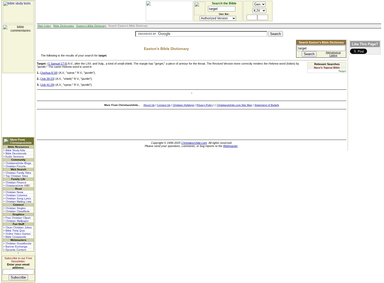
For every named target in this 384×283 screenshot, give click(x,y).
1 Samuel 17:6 (57, 63)
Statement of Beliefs (266, 105)
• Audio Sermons (14, 156)
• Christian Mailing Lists (17, 201)
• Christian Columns (15, 195)
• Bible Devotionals (15, 153)
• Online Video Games (17, 233)
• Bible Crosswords (15, 236)
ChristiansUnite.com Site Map (234, 105)
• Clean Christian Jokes (18, 227)
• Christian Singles (15, 208)
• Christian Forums (15, 166)
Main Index (44, 25)
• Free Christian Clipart (17, 217)
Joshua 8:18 (49, 72)
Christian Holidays (183, 105)
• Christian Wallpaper (16, 220)
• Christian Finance (15, 182)
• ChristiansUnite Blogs (17, 163)
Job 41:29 (47, 84)
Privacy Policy (204, 105)
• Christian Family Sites (17, 172)
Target (342, 71)
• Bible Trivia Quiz (14, 230)
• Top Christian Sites (16, 175)
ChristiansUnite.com (194, 142)
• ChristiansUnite (17, 185)
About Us (149, 105)
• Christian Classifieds (17, 211)
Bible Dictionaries (63, 25)
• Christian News (13, 192)
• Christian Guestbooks (17, 243)
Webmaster (230, 146)
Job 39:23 (47, 78)
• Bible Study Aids (14, 150)
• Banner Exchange (15, 246)
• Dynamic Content (15, 249)
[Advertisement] (18, 105)
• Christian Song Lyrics (17, 198)
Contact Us (163, 105)
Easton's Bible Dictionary (91, 25)
